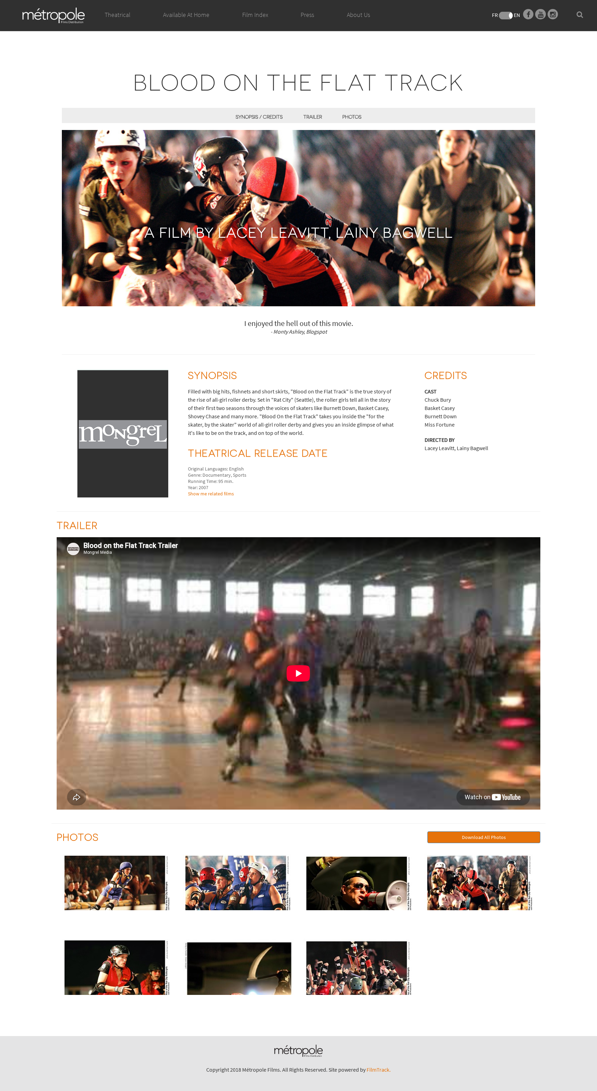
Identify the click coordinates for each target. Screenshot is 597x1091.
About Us (358, 15)
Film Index (255, 15)
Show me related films (211, 494)
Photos (351, 117)
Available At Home (186, 15)
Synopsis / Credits (259, 117)
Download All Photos (484, 837)
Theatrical (117, 15)
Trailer (312, 117)
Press (307, 15)
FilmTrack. (379, 1069)
